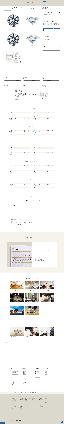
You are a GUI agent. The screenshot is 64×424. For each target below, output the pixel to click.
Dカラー (46, 374)
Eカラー (46, 373)
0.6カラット (13, 381)
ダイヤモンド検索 (14, 400)
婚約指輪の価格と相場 (21, 399)
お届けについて (26, 399)
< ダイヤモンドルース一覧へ (7, 10)
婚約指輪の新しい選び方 (21, 398)
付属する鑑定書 (17, 96)
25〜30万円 (24, 373)
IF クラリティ (36, 373)
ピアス (13, 407)
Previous (52, 265)
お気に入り (3, 423)
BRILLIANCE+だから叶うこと (42, 399)
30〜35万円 (24, 374)
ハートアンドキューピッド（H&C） (46, 86)
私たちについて (40, 398)
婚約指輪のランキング (21, 400)
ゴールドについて (20, 407)
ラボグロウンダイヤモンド (15, 374)
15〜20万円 (24, 371)
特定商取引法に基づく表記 (41, 405)
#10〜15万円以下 (16, 222)
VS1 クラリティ (37, 370)
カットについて (44, 85)
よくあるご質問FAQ (27, 405)
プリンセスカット (25, 382)
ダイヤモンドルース (14, 372)
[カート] (50, 5)
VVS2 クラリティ (37, 371)
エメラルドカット (25, 384)
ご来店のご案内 (46, 398)
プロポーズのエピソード (34, 400)
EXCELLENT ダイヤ (37, 377)
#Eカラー (49, 43)
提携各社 (39, 400)
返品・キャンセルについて (28, 398)
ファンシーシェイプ (25, 381)
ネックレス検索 (14, 405)
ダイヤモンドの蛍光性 (21, 406)
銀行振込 (46, 402)
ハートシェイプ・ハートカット (27, 385)
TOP (12, 392)
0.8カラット (13, 383)
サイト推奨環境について (41, 406)
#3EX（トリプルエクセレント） (25, 222)
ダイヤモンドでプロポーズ (15, 371)
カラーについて (6, 85)
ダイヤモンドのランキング (21, 405)
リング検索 (14, 399)
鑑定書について (17, 99)
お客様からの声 (33, 399)
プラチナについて (20, 408)
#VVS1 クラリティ (46, 43)
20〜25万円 (24, 372)
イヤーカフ (14, 408)
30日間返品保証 (47, 37)
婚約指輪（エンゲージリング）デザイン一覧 (19, 392)
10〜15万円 (24, 370)
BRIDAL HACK (33, 398)
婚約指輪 (13, 398)
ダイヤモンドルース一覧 (28, 392)
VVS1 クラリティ (37, 372)
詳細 (21, 7)
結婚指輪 (13, 373)
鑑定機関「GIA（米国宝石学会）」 (39, 259)
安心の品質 (26, 400)
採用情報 (40, 408)
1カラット (13, 385)
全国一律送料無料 (47, 36)
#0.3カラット (12, 222)
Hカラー (46, 370)
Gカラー (46, 371)
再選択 (20, 7)
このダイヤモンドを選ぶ (51, 28)
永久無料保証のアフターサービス (49, 39)
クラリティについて (25, 85)
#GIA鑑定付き (20, 222)
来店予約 (51, 30)
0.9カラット (13, 384)
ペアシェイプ (25, 383)
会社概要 (40, 407)
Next (53, 265)
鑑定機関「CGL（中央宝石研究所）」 (39, 260)
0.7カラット (13, 382)
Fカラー (46, 372)
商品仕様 (44, 46)
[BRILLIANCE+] (32, 3)
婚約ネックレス (13, 370)
